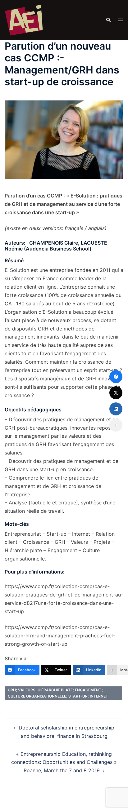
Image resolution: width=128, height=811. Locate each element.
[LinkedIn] (115, 408)
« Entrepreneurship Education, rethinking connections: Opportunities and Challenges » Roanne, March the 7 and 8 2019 (64, 762)
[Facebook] (115, 376)
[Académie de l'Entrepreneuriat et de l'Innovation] (24, 19)
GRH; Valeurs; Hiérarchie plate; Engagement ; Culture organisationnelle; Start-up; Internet (58, 693)
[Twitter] (115, 392)
